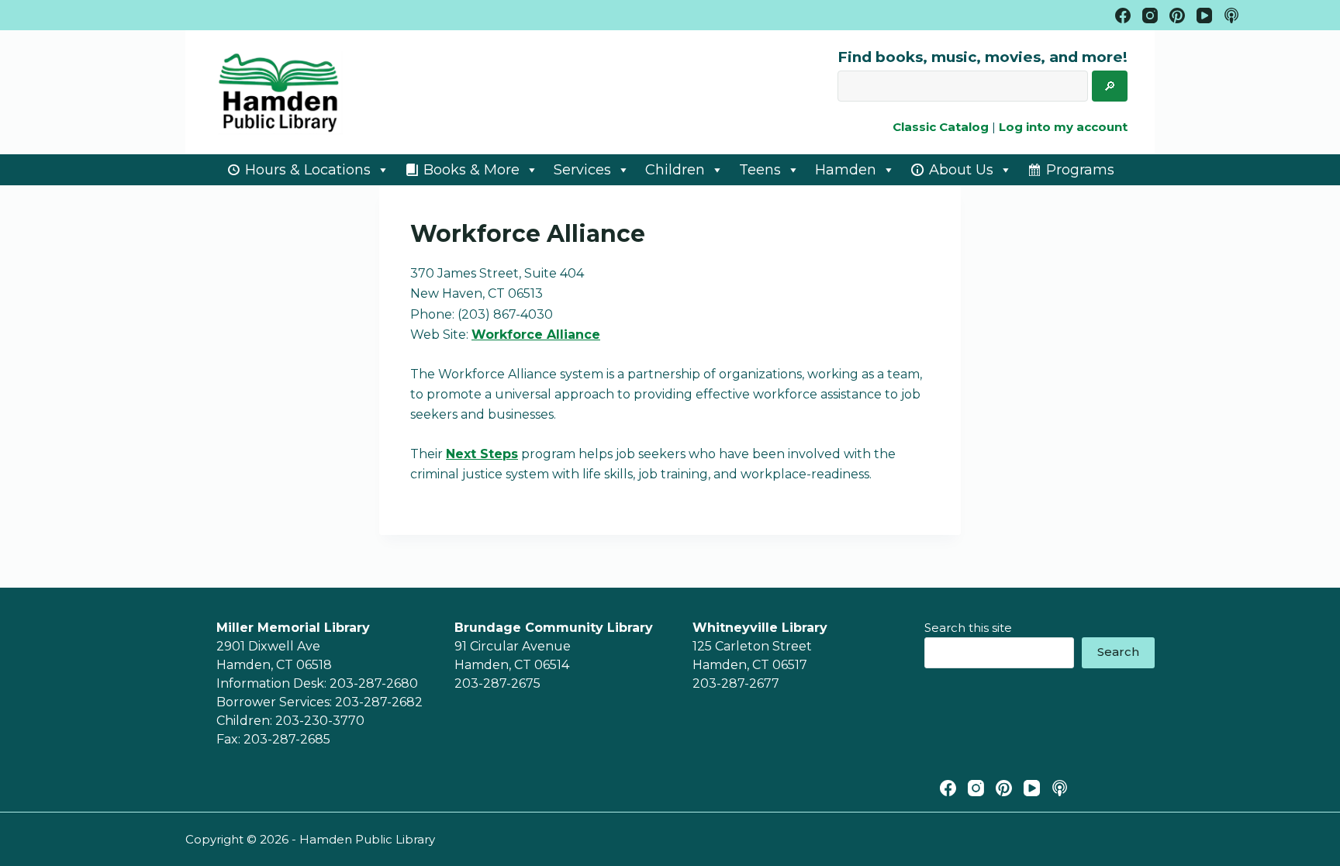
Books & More (471, 169)
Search (1118, 651)
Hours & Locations (308, 169)
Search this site (968, 627)
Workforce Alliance (535, 334)
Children (675, 169)
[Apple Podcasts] (1231, 15)
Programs (1080, 169)
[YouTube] (1204, 15)
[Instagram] (1150, 15)
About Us (961, 169)
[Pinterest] (1177, 15)
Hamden (845, 169)
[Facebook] (1123, 15)
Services (582, 169)
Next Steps (482, 454)
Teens (760, 169)
